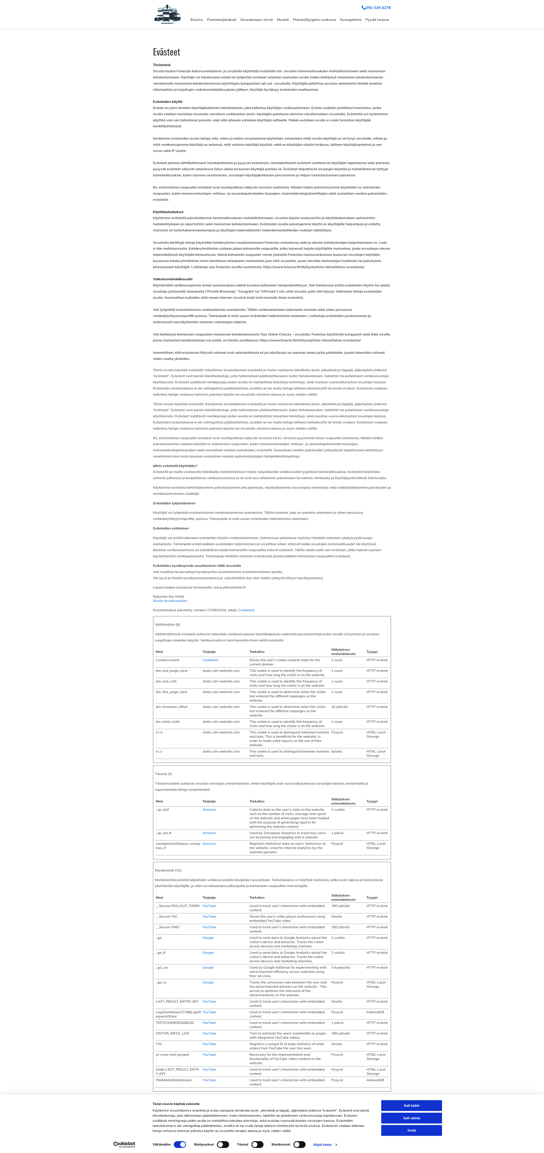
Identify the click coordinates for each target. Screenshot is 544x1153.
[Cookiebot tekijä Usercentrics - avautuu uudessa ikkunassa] (124, 1145)
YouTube (209, 906)
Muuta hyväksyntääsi (170, 600)
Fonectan (184, 71)
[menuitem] (197, 19)
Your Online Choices (275, 334)
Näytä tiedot (322, 1144)
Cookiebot (246, 610)
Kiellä (412, 1130)
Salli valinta (411, 1118)
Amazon (209, 809)
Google (208, 937)
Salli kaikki (411, 1105)
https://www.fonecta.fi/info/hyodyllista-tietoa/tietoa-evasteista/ (313, 267)
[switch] (223, 1144)
